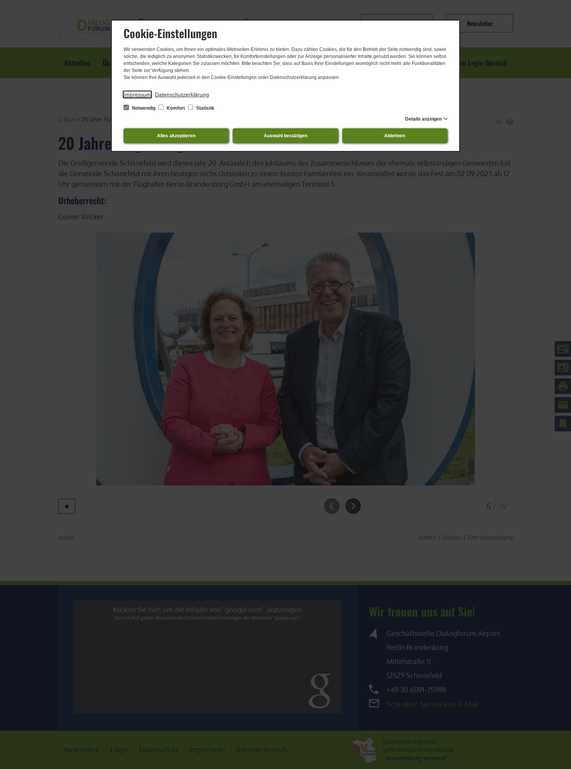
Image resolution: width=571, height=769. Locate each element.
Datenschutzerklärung (182, 94)
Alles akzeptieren (176, 135)
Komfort (175, 108)
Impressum (137, 94)
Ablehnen (394, 135)
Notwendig (144, 108)
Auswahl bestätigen (285, 135)
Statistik (204, 108)
